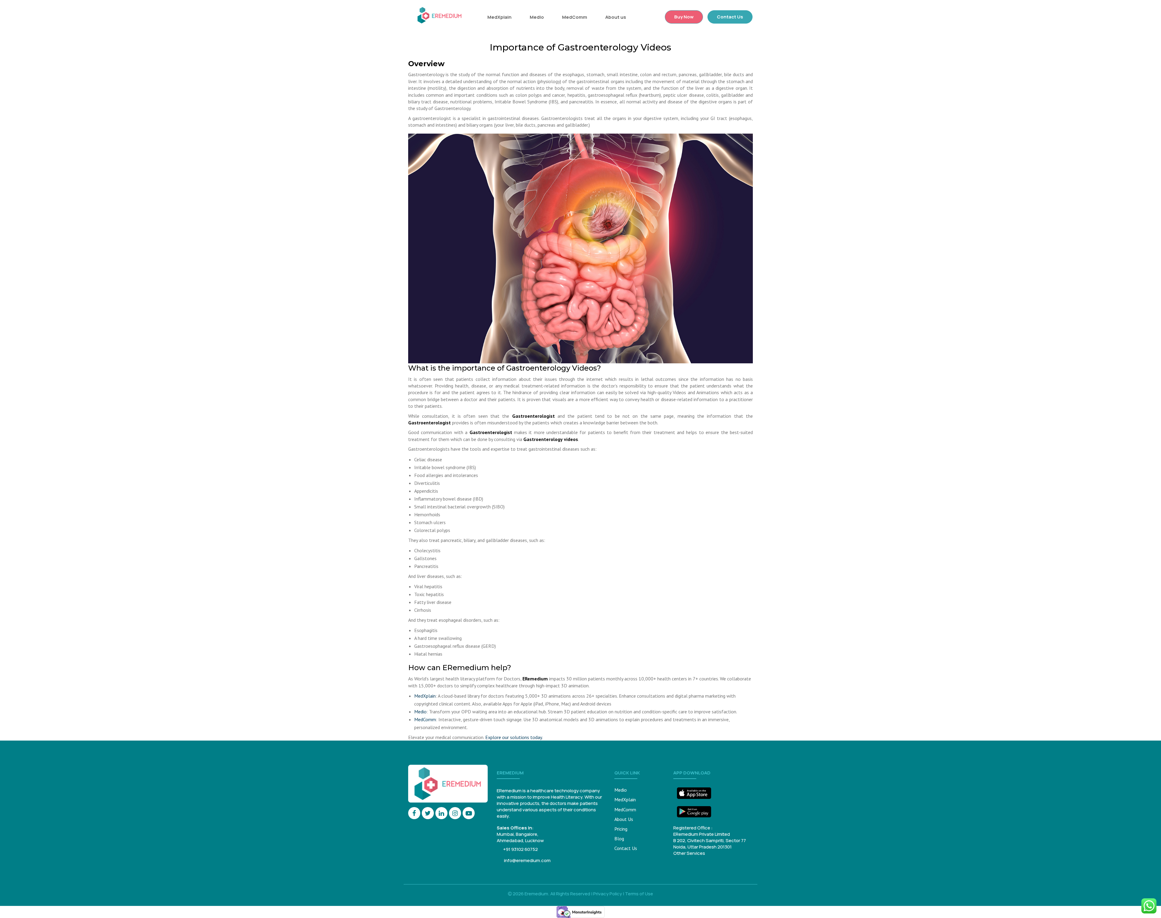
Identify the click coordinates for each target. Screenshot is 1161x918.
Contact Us (730, 17)
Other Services (689, 853)
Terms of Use (639, 893)
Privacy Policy (607, 893)
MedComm (574, 17)
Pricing (620, 829)
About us (615, 17)
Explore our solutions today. (514, 737)
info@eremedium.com (527, 860)
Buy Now (684, 17)
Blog (619, 838)
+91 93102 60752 (520, 849)
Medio (537, 17)
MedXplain (499, 17)
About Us (623, 819)
